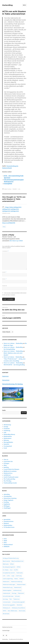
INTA (5, 542)
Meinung (6, 440)
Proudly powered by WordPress (16, 639)
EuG (11, 570)
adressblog (7, 494)
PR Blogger (7, 506)
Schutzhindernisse (8, 596)
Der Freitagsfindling (9, 349)
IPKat (5, 465)
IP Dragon (6, 463)
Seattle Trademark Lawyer (11, 477)
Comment (5, 251)
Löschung (18, 575)
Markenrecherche (7, 627)
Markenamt (6, 581)
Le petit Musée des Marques (11, 469)
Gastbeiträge (6, 630)
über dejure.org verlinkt (16, 240)
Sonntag (5, 599)
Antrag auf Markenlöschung (11, 558)
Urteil (5, 448)
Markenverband (8, 544)
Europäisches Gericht (9, 572)
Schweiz (17, 596)
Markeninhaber (21, 584)
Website (4, 285)
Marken (21, 578)
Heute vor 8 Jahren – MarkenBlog (13, 357)
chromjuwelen (8, 496)
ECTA (5, 538)
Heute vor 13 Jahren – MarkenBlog (13, 363)
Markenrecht (17, 587)
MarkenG (6, 523)
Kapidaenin (7, 504)
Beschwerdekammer (18, 561)
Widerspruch (6, 608)
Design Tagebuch (8, 500)
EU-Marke (5, 570)
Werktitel (19, 605)
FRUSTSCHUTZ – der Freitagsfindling (14, 364)
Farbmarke (19, 572)
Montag (14, 593)
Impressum (5, 376)
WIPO (4, 610)
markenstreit (6, 593)
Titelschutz (16, 599)
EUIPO (16, 570)
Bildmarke (6, 564)
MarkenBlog (7, 5)
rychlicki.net (7, 475)
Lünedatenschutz (8, 521)
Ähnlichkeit (6, 613)
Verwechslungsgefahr (9, 605)
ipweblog (6, 467)
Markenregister (7, 590)
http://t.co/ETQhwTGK (8, 222)
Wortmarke (22, 610)
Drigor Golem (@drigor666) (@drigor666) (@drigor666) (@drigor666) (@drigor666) (11, 209)
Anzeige (6, 426)
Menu (24, 5)
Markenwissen (8, 436)
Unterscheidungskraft (18, 602)
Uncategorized (8, 446)
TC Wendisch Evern (9, 527)
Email (4, 279)
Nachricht (6, 444)
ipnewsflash (7, 519)
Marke (16, 578)
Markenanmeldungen (9, 584)
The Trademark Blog (9, 479)
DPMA (18, 567)
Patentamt (21, 593)
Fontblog (6, 502)
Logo (12, 575)
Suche (4, 410)
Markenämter (7, 438)
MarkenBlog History (9, 434)
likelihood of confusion (10, 471)
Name (4, 272)
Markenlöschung (7, 587)
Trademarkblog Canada (10, 483)
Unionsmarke (6, 602)
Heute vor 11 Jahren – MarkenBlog (13, 343)
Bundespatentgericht (9, 567)
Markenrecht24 (8, 473)
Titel (10, 599)
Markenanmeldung (16, 581)
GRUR (5, 540)
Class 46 (6, 459)
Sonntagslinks (8, 183)
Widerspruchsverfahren (18, 608)
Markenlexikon (8, 525)
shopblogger (7, 508)
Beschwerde (6, 561)
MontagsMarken (8, 442)
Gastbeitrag (7, 430)
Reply (4, 226)
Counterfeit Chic (8, 461)
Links (8, 575)
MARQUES (6, 546)
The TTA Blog (7, 481)
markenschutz (17, 590)
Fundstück (7, 428)
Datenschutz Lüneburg (10, 498)
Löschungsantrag (8, 578)
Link (19, 189)
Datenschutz (5, 380)
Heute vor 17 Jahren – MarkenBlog (13, 351)
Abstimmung (7, 424)
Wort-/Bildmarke (12, 610)
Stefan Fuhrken (7, 189)
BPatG (12, 564)
